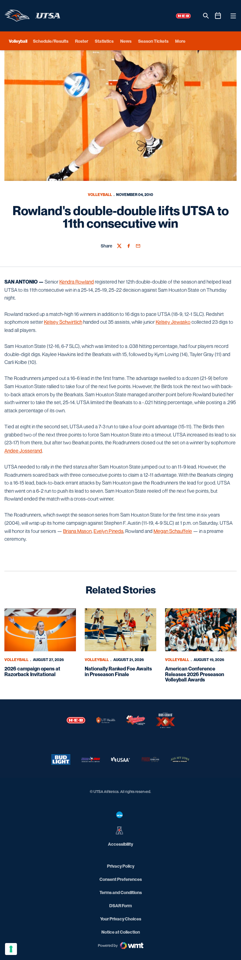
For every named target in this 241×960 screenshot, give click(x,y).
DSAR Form (120, 905)
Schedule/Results (50, 41)
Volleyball (100, 194)
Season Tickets (153, 41)
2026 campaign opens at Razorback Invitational (32, 671)
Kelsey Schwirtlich (63, 322)
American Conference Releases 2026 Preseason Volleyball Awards (194, 674)
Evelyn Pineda (108, 531)
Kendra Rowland (76, 282)
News (125, 41)
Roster (81, 41)
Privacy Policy (120, 866)
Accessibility (120, 844)
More (180, 41)
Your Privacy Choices (120, 918)
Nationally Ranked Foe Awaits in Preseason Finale (118, 671)
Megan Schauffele (172, 531)
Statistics (104, 41)
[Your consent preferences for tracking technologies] (11, 949)
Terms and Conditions (120, 892)
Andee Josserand (23, 450)
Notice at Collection (120, 932)
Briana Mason (77, 531)
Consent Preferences (120, 879)
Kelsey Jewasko (173, 322)
